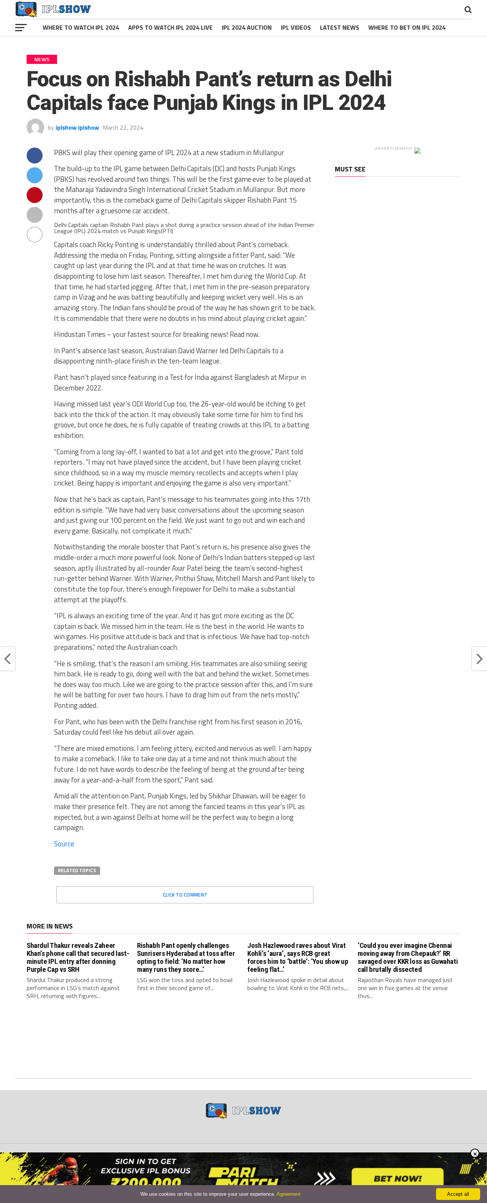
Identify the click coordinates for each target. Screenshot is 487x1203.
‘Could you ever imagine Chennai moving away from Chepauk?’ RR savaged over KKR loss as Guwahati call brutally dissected (408, 957)
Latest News (339, 27)
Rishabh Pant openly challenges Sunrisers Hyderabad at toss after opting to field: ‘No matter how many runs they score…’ (186, 957)
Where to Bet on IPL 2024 (407, 27)
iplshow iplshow (77, 127)
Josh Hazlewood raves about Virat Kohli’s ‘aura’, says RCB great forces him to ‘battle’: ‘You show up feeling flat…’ (297, 957)
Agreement (289, 1194)
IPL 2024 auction (247, 27)
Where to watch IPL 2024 (81, 27)
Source (64, 843)
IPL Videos (296, 27)
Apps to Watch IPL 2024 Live (170, 27)
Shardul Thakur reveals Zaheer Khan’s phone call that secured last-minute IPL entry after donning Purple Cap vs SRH (78, 957)
